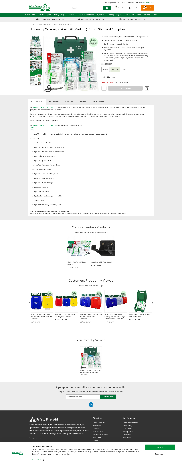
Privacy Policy (127, 426)
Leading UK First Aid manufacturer (92, 19)
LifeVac (71, 15)
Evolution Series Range (100, 434)
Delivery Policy (127, 432)
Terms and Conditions (130, 423)
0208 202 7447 (37, 438)
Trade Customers (99, 423)
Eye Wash (100, 15)
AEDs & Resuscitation (86, 15)
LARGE (105, 69)
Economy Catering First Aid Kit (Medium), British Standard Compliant (90, 372)
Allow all (160, 447)
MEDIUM (115, 69)
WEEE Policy (127, 437)
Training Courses (150, 15)
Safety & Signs (59, 15)
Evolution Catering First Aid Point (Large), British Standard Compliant (91, 316)
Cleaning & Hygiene (115, 15)
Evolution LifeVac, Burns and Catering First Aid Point (65, 315)
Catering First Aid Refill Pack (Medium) (76, 263)
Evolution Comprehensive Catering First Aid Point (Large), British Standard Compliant (115, 316)
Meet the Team (98, 432)
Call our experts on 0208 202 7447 (114, 3)
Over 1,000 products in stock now (133, 19)
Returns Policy (127, 434)
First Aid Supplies (44, 15)
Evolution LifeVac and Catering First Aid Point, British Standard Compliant (41, 316)
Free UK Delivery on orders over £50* (51, 19)
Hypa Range (97, 437)
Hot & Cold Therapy (133, 15)
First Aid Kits (30, 15)
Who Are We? (97, 426)
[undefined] (72, 64)
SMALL (125, 69)
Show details (36, 460)
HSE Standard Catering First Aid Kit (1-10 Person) (139, 315)
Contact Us (96, 429)
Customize (159, 454)
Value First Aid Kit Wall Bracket (101, 262)
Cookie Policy (127, 429)
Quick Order (130, 3)
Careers (95, 440)
